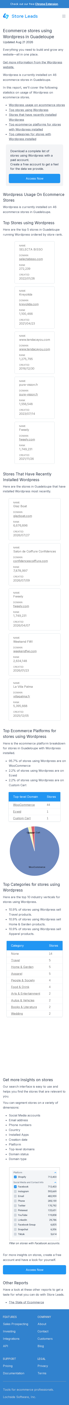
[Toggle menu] (64, 16)
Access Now (34, 178)
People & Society (23, 980)
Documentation (13, 1373)
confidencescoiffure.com (30, 561)
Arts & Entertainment (25, 993)
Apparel (16, 974)
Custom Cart (22, 818)
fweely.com (27, 439)
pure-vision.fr (28, 394)
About (42, 1324)
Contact (43, 1331)
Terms (42, 1373)
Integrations (11, 1338)
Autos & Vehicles (22, 1000)
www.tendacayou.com (34, 349)
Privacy (43, 1366)
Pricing (8, 1366)
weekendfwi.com (25, 651)
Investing (9, 1331)
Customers (45, 1338)
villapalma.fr (21, 696)
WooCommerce (24, 805)
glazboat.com (22, 516)
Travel (15, 960)
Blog (41, 1346)
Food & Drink (20, 987)
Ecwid (17, 811)
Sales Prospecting (15, 1324)
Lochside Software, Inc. (19, 1397)
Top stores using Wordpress (28, 110)
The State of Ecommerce (26, 1302)
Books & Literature (24, 1007)
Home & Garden (22, 967)
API (5, 1346)
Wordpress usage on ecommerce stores (37, 105)
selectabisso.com (31, 259)
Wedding (17, 1013)
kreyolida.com (29, 304)
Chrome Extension (46, 4)
